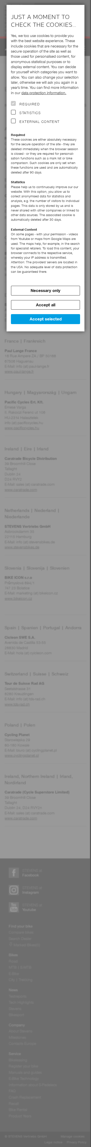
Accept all (45, 304)
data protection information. (43, 93)
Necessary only (45, 290)
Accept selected (46, 319)
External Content (39, 122)
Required (29, 104)
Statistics (30, 113)
